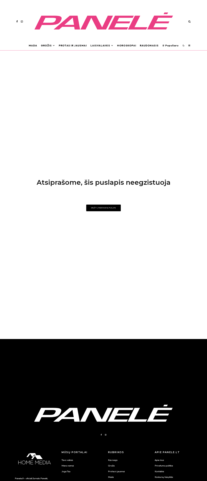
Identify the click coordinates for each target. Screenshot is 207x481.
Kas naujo (113, 460)
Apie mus (159, 460)
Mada (33, 45)
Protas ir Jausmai (73, 45)
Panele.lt (19, 478)
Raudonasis (149, 45)
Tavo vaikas (67, 460)
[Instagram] (21, 21)
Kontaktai (159, 471)
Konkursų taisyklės (164, 477)
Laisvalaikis (100, 45)
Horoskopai (126, 45)
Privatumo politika (164, 465)
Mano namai (68, 465)
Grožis (46, 45)
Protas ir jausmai (116, 471)
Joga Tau (66, 471)
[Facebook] (17, 21)
